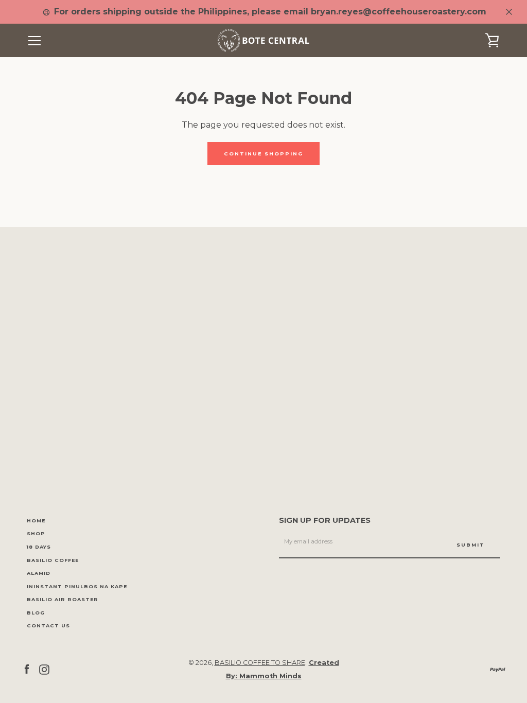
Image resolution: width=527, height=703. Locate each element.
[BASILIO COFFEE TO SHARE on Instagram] (44, 669)
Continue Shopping (263, 153)
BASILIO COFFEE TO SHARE (260, 662)
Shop (36, 533)
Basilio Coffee (53, 560)
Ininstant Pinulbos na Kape (77, 586)
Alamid (38, 573)
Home (36, 520)
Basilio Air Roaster (62, 599)
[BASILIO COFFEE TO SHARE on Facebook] (27, 669)
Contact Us (48, 625)
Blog (36, 613)
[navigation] (34, 41)
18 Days (39, 547)
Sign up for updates (325, 520)
